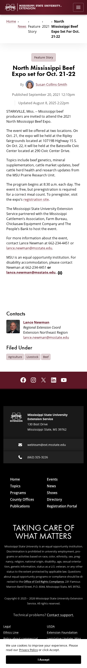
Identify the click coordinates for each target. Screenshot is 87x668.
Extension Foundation (62, 632)
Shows (52, 492)
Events (52, 479)
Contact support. (60, 615)
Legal (7, 626)
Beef (46, 356)
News (22, 26)
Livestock (32, 356)
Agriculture (15, 356)
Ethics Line (11, 632)
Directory (54, 499)
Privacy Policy (28, 650)
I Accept (43, 659)
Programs (18, 492)
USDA (51, 626)
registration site (36, 199)
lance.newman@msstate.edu (29, 248)
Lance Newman (36, 322)
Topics (15, 486)
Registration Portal (62, 506)
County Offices (22, 499)
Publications (20, 506)
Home (11, 21)
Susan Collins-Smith (51, 84)
